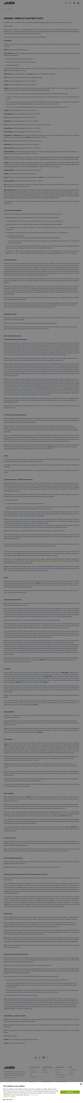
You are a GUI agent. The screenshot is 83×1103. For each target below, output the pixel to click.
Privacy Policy (34, 1095)
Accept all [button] (70, 1092)
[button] (30, 1097)
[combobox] (81, 1084)
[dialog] (41, 1092)
